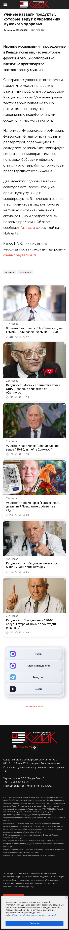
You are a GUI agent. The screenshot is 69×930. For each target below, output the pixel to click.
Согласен (34, 923)
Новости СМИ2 (34, 706)
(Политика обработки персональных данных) (34, 915)
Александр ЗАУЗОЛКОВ (15, 30)
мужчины (9, 272)
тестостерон (25, 272)
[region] (34, 912)
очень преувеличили (20, 255)
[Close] (66, 897)
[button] (5, 4)
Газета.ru (27, 228)
